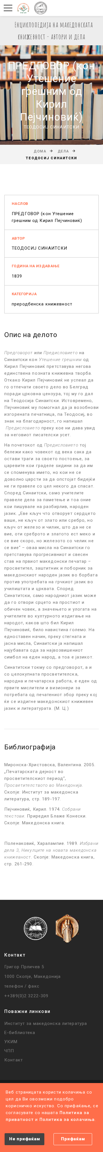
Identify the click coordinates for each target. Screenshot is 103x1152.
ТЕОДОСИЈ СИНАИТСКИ (39, 248)
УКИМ (11, 1041)
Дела (63, 151)
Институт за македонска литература (45, 1023)
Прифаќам (73, 1138)
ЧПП (9, 1050)
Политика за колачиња (67, 1119)
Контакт (13, 1060)
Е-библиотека (19, 1032)
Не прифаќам (24, 1138)
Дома (40, 151)
